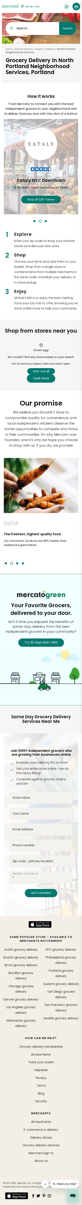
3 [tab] (46, 221)
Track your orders (41, 1062)
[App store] (40, 924)
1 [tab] (34, 221)
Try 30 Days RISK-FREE (41, 642)
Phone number (24, 845)
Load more (41, 378)
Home (9, 49)
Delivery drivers (41, 1137)
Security (41, 1101)
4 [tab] (23, 563)
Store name (21, 797)
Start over (40, 371)
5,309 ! (41, 199)
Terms (41, 1085)
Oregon (39, 49)
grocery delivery (21, 949)
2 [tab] (40, 221)
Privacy (41, 1078)
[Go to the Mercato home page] (10, 5)
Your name (21, 813)
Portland (50, 49)
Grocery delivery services (41, 1145)
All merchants (41, 1122)
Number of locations (25, 873)
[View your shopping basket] (76, 6)
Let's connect (41, 893)
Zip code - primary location (33, 861)
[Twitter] (38, 1195)
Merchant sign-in (41, 1153)
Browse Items (41, 1054)
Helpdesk (41, 1070)
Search (67, 28)
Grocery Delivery (23, 49)
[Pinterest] (44, 1195)
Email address (23, 829)
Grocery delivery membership (41, 1046)
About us (41, 1161)
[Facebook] (33, 1195)
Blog (41, 1093)
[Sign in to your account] (67, 6)
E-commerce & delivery (41, 1129)
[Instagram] (49, 1195)
